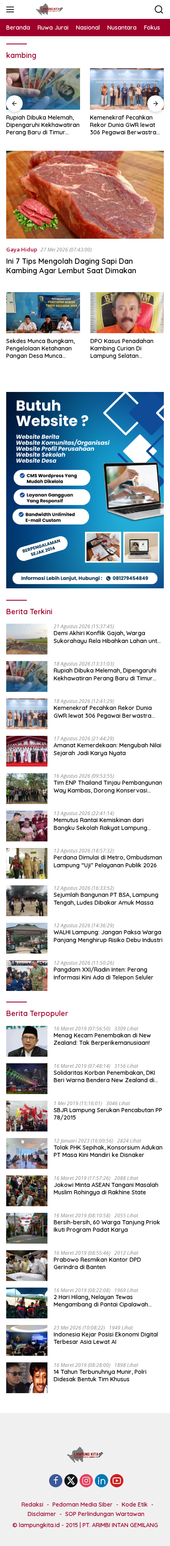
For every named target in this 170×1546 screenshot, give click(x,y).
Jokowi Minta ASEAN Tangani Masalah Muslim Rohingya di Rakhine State (106, 1188)
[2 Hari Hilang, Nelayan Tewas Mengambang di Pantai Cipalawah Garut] (26, 1303)
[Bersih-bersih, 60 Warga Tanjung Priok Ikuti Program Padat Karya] (26, 1228)
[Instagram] (86, 1481)
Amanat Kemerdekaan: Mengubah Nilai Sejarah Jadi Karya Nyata (107, 749)
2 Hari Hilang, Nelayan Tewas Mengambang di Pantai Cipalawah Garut (101, 1300)
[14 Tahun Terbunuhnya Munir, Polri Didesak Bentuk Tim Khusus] (26, 1377)
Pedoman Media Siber (82, 1504)
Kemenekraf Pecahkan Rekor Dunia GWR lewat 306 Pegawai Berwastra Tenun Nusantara (123, 125)
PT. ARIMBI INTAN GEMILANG (120, 1525)
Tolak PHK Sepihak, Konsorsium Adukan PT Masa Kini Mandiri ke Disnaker (108, 1151)
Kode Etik (135, 1504)
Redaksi (32, 1504)
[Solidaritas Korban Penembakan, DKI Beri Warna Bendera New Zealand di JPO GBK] (26, 1078)
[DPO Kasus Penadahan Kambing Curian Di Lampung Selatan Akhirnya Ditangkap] (127, 312)
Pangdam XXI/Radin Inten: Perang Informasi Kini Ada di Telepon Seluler (103, 973)
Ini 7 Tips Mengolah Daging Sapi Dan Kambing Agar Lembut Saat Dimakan (71, 265)
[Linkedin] (101, 1481)
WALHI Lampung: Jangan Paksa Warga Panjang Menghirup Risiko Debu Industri (108, 936)
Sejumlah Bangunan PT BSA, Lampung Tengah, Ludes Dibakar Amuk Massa (106, 898)
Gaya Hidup (21, 249)
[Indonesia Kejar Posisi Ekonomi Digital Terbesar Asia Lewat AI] (26, 1340)
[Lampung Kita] (48, 9)
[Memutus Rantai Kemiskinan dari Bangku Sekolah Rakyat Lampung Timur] (26, 826)
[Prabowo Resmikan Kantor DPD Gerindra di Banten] (26, 1265)
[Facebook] (55, 1481)
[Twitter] (71, 1481)
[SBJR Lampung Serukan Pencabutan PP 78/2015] (26, 1116)
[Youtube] (116, 1481)
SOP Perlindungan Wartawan (104, 1514)
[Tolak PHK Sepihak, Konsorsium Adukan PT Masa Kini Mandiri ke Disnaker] (26, 1153)
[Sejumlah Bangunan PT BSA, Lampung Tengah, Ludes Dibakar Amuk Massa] (26, 900)
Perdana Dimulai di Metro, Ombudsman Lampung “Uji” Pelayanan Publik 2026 (108, 861)
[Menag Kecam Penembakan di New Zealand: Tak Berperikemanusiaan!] (26, 1041)
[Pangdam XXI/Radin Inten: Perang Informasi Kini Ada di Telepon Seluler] (26, 975)
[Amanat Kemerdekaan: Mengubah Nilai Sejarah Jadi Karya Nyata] (26, 751)
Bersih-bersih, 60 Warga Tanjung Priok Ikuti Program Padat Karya (107, 1226)
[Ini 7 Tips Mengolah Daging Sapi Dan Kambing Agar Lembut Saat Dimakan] (85, 195)
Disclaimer (42, 1514)
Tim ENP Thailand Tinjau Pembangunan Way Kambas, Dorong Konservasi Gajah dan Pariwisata (108, 786)
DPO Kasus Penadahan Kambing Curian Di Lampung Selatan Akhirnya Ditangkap (121, 348)
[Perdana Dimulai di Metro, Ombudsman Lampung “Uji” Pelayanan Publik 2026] (26, 863)
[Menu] (11, 9)
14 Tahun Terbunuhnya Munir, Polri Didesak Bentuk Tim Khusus (100, 1375)
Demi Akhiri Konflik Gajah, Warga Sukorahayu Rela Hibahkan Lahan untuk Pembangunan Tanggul (109, 636)
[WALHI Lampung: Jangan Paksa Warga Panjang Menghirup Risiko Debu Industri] (26, 938)
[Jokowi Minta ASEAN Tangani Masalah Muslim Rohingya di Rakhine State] (26, 1190)
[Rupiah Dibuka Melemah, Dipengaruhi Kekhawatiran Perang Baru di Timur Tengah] (43, 89)
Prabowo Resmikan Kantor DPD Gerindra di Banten (97, 1263)
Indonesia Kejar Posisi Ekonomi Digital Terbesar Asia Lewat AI (106, 1338)
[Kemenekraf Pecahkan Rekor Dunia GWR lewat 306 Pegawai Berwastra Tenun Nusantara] (127, 89)
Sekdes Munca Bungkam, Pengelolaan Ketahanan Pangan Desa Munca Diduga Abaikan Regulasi (40, 348)
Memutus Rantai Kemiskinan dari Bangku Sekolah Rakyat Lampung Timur (100, 823)
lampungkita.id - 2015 (48, 1525)
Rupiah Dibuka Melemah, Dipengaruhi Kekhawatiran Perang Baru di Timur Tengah (43, 125)
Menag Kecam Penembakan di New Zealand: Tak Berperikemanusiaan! (102, 1039)
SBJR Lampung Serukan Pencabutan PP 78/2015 (108, 1113)
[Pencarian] (159, 9)
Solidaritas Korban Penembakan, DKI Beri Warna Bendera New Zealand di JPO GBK (104, 1076)
